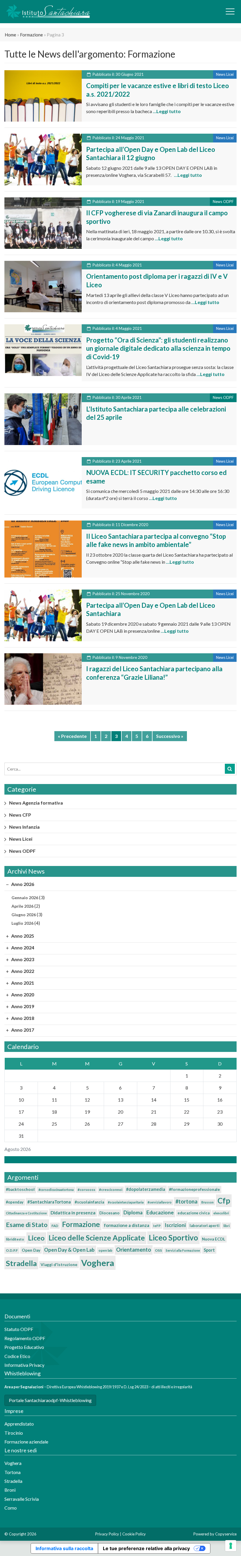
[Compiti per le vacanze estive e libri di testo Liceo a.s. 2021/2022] (43, 95)
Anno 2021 (22, 983)
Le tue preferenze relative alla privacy (146, 1548)
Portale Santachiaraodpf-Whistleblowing (50, 1400)
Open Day (31, 1250)
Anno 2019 (22, 1006)
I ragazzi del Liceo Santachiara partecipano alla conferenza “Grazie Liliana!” (154, 673)
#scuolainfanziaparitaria (126, 1202)
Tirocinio (13, 1433)
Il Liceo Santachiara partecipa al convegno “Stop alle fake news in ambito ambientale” (156, 540)
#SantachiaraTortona (49, 1201)
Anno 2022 (22, 971)
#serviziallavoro (160, 1202)
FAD (54, 1225)
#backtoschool (20, 1189)
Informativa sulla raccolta (64, 1548)
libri (226, 1225)
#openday (15, 1202)
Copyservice (226, 1534)
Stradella (21, 1263)
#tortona (186, 1201)
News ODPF (22, 851)
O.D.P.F (12, 1250)
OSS (158, 1250)
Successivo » (169, 736)
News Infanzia (24, 827)
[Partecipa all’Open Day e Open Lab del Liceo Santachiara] (43, 614)
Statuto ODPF (19, 1329)
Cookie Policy (134, 1534)
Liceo (36, 1238)
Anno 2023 (22, 959)
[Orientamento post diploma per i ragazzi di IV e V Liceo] (43, 286)
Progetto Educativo (24, 1347)
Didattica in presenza (73, 1212)
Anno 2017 (22, 1030)
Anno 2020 (22, 994)
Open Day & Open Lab (69, 1250)
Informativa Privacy (24, 1365)
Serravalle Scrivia (21, 1499)
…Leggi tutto (166, 111)
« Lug (118, 1159)
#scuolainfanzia (89, 1202)
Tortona (12, 1472)
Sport (209, 1250)
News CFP (20, 815)
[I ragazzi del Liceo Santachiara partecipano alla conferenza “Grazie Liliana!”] (43, 678)
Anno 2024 (22, 947)
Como (10, 1507)
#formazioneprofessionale (194, 1189)
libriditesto (15, 1239)
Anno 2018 (22, 1018)
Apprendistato (19, 1423)
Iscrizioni (175, 1225)
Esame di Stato (27, 1224)
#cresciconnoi (110, 1189)
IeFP (157, 1225)
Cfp (223, 1200)
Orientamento (133, 1249)
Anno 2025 (22, 936)
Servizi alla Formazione (183, 1250)
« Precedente (72, 736)
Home (10, 34)
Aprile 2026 (22, 906)
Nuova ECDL (213, 1239)
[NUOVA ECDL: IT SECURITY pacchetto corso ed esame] (43, 482)
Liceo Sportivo (173, 1237)
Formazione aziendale (26, 1441)
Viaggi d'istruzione (59, 1264)
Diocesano (109, 1213)
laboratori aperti (205, 1225)
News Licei (20, 839)
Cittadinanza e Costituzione (26, 1213)
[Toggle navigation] (230, 11)
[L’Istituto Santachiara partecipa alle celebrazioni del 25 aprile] (43, 418)
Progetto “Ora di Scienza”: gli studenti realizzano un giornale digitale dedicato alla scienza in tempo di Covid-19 (158, 348)
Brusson (207, 1202)
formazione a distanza (126, 1225)
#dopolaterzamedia (145, 1189)
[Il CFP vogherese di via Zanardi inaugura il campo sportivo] (43, 222)
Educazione (160, 1212)
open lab (105, 1250)
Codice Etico (17, 1356)
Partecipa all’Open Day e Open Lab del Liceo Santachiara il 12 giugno (150, 153)
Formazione (31, 34)
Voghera (97, 1263)
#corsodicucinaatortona (56, 1189)
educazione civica (194, 1213)
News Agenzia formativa (36, 802)
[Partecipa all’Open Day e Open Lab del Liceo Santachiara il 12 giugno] (43, 159)
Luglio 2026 (22, 923)
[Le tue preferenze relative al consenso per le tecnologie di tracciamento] (230, 1545)
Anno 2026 (22, 884)
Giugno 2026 (23, 914)
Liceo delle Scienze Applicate (96, 1237)
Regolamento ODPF (24, 1338)
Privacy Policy (107, 1534)
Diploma (133, 1212)
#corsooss (86, 1189)
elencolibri (221, 1213)
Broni (10, 1490)
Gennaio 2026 (24, 897)
